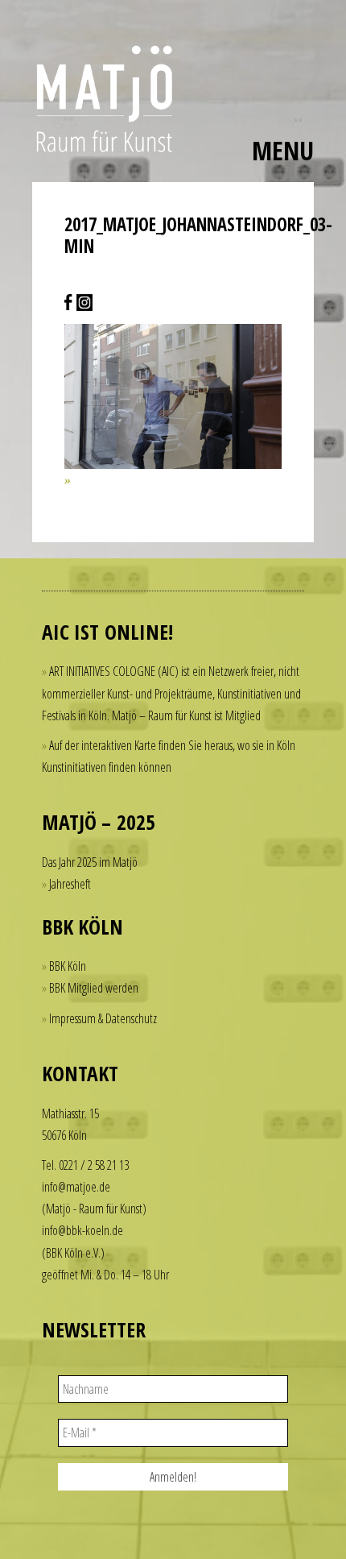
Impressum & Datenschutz (103, 1018)
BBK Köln (67, 966)
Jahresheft (70, 884)
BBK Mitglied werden (93, 988)
